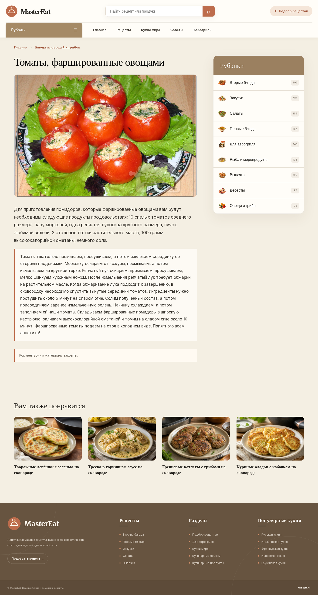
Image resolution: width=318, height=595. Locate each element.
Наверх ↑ (304, 587)
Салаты (128, 555)
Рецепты (124, 30)
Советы (176, 30)
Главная (99, 30)
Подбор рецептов (291, 11)
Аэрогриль (202, 30)
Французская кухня (274, 548)
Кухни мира (150, 30)
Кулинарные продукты (208, 563)
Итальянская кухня (274, 541)
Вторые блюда (133, 534)
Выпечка (129, 563)
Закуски (128, 548)
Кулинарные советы (206, 555)
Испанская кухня (273, 555)
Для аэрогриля (203, 541)
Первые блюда (134, 541)
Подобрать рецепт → (28, 558)
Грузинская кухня (273, 563)
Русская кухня (271, 534)
